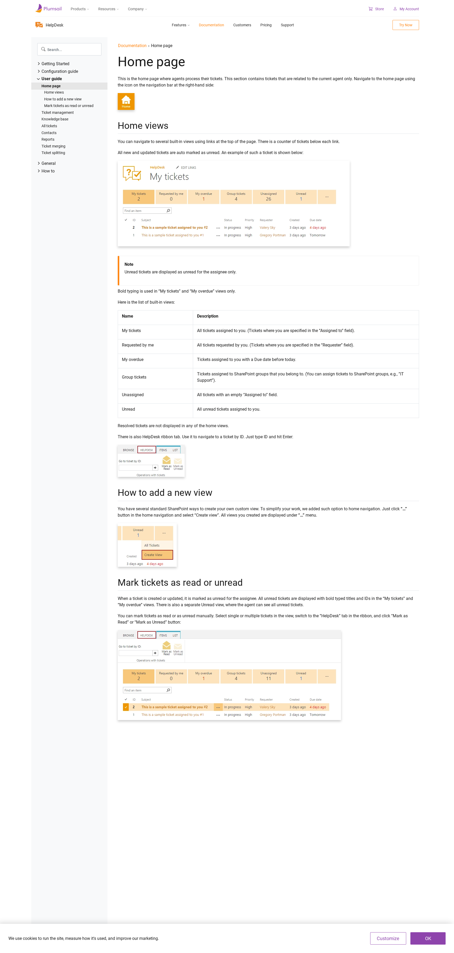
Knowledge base (55, 119)
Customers (242, 25)
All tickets (49, 126)
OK (428, 938)
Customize (388, 938)
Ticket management (58, 112)
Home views (54, 92)
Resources (106, 9)
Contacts (49, 133)
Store (379, 9)
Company (136, 9)
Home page (51, 86)
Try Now (405, 25)
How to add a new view (63, 99)
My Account (409, 9)
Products (78, 9)
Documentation (211, 25)
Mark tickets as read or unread (69, 106)
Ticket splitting (53, 153)
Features (179, 25)
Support (287, 25)
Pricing (266, 25)
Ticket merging (53, 146)
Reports (48, 139)
